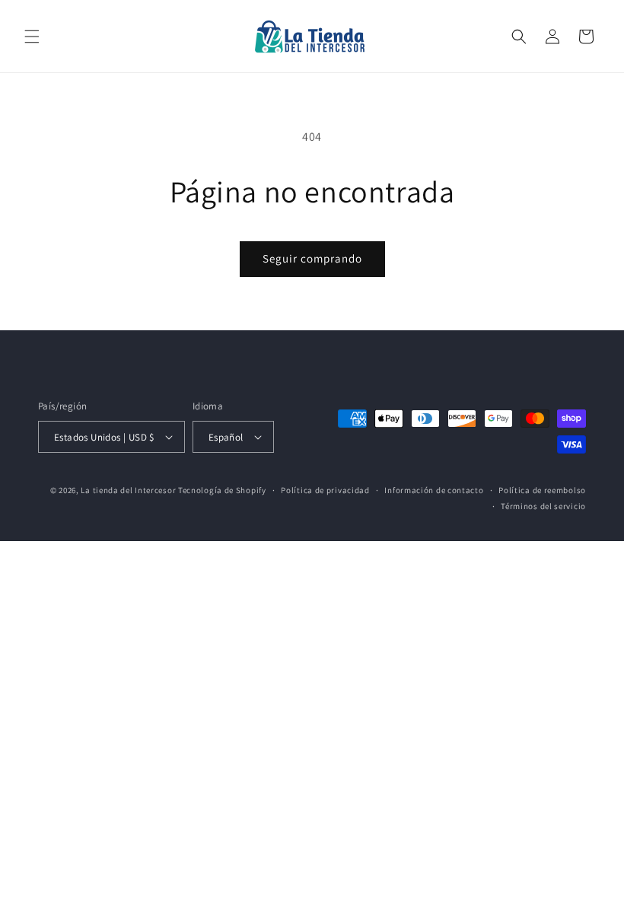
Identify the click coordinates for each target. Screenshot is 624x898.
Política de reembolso (542, 490)
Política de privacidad (325, 490)
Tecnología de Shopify (222, 490)
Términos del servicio (543, 506)
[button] (32, 36)
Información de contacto (433, 490)
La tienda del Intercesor (128, 490)
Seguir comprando (312, 258)
